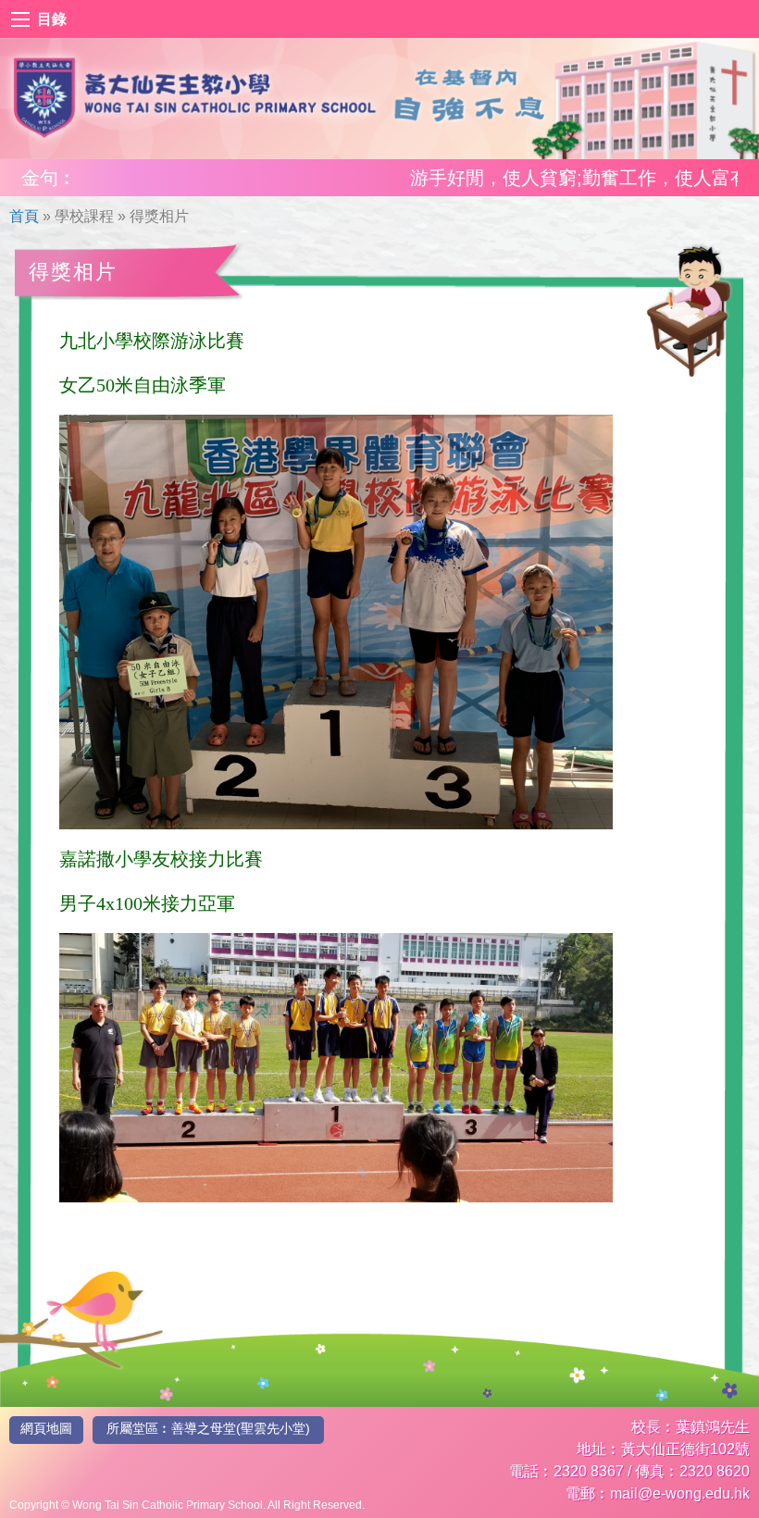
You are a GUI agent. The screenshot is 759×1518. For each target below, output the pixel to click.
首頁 (24, 216)
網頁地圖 (46, 1428)
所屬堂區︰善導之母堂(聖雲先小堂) (208, 1428)
